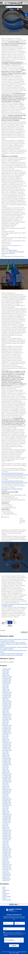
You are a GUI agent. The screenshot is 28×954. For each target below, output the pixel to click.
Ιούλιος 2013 (6, 858)
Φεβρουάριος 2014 (7, 849)
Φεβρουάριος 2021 (7, 742)
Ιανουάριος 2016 (7, 816)
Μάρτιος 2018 (6, 788)
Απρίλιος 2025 (6, 689)
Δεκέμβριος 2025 (7, 679)
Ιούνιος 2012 (6, 871)
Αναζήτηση (2, 630)
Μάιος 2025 (5, 687)
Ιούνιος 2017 (6, 795)
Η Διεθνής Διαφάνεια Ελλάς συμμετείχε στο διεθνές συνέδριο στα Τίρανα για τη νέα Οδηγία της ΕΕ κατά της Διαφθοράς (13, 644)
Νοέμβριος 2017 (6, 792)
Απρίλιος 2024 (6, 700)
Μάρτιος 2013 (6, 863)
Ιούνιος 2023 (6, 711)
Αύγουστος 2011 (6, 875)
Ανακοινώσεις (6, 890)
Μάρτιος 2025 (6, 690)
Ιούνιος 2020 (6, 752)
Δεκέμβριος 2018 (7, 777)
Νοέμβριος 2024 (7, 697)
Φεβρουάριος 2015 (7, 830)
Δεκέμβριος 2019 (7, 759)
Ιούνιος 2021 (6, 736)
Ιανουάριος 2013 (7, 866)
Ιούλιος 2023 (6, 709)
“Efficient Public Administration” (16, 251)
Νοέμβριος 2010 (6, 878)
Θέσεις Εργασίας (7, 896)
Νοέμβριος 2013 (6, 853)
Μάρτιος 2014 (6, 847)
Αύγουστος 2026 (7, 668)
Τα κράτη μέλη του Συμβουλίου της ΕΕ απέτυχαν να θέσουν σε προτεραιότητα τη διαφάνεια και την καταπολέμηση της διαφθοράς (14, 279)
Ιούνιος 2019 (6, 767)
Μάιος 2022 (5, 723)
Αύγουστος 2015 (7, 822)
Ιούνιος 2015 (6, 824)
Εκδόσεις (5, 895)
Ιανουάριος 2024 (7, 703)
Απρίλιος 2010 (6, 880)
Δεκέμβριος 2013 (7, 852)
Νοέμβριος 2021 (6, 730)
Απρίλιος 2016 (6, 811)
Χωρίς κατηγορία (7, 899)
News (4, 888)
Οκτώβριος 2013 (7, 855)
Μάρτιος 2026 (6, 675)
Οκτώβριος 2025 (7, 683)
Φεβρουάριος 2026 (7, 676)
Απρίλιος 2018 (6, 786)
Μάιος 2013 (5, 860)
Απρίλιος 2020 (6, 755)
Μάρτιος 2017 (6, 797)
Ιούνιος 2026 (6, 672)
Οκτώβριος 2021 (7, 731)
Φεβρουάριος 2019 (7, 773)
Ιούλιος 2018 (6, 783)
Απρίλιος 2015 (6, 827)
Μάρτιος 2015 (6, 828)
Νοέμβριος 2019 (6, 761)
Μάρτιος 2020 (6, 756)
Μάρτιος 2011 (6, 877)
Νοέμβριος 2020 (7, 747)
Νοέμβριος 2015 (6, 819)
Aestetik (17, 952)
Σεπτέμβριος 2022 (7, 719)
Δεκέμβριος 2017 (7, 791)
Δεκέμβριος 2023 (7, 705)
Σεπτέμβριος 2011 (7, 874)
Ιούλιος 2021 (6, 734)
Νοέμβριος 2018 (6, 778)
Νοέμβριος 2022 (7, 715)
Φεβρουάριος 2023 (7, 714)
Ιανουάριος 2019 (7, 775)
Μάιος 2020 (5, 753)
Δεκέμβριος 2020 (7, 745)
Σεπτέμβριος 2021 (7, 733)
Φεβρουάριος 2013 (7, 864)
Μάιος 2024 (5, 698)
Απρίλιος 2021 (6, 739)
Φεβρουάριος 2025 (7, 692)
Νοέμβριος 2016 (6, 803)
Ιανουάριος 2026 (7, 678)
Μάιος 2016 (5, 809)
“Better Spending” (12, 250)
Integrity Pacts (5, 248)
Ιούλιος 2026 (6, 670)
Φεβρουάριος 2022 (7, 725)
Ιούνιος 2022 (6, 722)
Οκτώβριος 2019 (7, 762)
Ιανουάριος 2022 (7, 726)
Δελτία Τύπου (6, 893)
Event (4, 887)
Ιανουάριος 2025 (7, 694)
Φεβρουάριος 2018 (7, 789)
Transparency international (7, 253)
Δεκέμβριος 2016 (7, 802)
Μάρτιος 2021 (6, 741)
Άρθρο (4, 891)
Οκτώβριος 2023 (7, 708)
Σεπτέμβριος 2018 (7, 781)
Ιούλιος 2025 (6, 684)
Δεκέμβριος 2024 (7, 695)
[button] (26, 14)
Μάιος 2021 (5, 737)
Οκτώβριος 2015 (7, 820)
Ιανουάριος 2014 (7, 850)
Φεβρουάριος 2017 (7, 799)
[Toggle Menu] (24, 3)
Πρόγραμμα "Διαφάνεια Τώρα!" (14, 562)
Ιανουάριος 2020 (7, 758)
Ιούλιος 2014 (6, 841)
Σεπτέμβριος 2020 (7, 750)
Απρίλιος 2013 (6, 861)
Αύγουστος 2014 (7, 839)
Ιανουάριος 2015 (7, 831)
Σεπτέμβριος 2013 (7, 856)
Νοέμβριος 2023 (7, 706)
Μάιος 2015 (5, 825)
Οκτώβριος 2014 (7, 836)
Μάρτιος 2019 (6, 772)
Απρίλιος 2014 (6, 845)
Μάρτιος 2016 (6, 813)
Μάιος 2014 (5, 844)
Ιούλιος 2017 (6, 794)
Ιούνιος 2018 (6, 784)
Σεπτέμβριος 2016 (7, 805)
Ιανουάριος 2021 (7, 744)
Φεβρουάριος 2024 (7, 701)
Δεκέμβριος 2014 (7, 833)
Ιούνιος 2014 (6, 842)
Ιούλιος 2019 (6, 766)
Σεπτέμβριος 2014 (7, 838)
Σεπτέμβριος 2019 (7, 764)
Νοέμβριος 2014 (6, 835)
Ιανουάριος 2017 (7, 800)
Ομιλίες (4, 898)
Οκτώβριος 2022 (7, 717)
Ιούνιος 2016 (6, 808)
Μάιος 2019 (5, 769)
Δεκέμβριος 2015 (7, 817)
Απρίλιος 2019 (6, 770)
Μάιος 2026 (5, 673)
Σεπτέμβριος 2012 (7, 869)
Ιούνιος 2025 (6, 686)
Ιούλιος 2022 (6, 720)
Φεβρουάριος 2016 (7, 814)
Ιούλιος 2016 (6, 806)
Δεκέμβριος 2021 (7, 728)
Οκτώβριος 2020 (7, 748)
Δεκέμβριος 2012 (7, 867)
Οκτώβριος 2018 (7, 780)
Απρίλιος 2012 (6, 872)
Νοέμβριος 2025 (7, 681)
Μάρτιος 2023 (6, 712)
